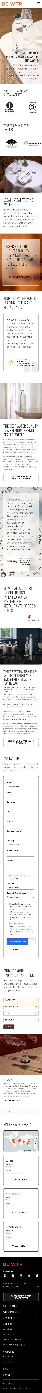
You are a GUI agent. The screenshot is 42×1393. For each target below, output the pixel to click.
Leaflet (21, 1151)
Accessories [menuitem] (9, 1318)
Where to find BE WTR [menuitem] (13, 1339)
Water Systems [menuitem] (10, 1312)
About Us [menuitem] (7, 1324)
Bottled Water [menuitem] (10, 1306)
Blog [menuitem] (5, 1368)
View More (19, 1180)
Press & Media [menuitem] (9, 1362)
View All (9, 1026)
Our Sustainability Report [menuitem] (14, 1345)
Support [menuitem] (7, 1374)
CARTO (28, 1151)
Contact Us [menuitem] (8, 1351)
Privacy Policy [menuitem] (8, 1384)
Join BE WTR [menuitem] (9, 1334)
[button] (28, 1141)
